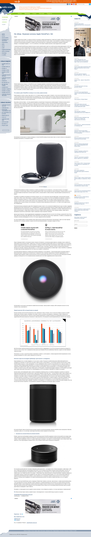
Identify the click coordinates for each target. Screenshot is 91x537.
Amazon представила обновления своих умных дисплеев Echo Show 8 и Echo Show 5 (82, 68)
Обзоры (20, 13)
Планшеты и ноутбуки (5, 40)
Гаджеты (4, 19)
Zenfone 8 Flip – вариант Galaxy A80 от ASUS (82, 81)
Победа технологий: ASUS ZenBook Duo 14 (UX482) (29, 7)
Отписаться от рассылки (79, 218)
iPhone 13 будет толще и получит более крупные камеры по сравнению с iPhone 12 (82, 178)
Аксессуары (5, 37)
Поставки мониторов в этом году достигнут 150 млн (80, 87)
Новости (25, 530)
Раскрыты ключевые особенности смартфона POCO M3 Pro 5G (81, 152)
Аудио (3, 24)
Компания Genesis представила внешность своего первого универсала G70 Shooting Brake (82, 131)
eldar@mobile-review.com (27, 494)
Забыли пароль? (83, 217)
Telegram (18, 520)
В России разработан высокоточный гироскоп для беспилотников (81, 138)
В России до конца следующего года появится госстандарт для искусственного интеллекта (81, 118)
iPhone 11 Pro (5, 70)
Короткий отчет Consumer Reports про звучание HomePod (27, 433)
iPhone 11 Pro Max (5, 73)
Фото (3, 46)
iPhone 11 (4, 68)
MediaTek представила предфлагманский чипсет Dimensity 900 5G (82, 25)
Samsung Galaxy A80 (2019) (6, 95)
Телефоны (5, 17)
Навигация (48, 530)
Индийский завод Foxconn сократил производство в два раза (81, 203)
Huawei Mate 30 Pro (6, 64)
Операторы (5, 42)
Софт (3, 47)
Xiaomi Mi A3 (5, 87)
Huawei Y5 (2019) (6, 90)
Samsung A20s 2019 (5, 120)
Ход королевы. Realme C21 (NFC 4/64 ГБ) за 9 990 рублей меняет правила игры (35, 8)
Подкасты (49, 13)
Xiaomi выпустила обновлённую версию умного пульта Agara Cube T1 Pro (82, 191)
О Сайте (74, 530)
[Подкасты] (74, 4)
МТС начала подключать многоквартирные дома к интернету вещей (81, 171)
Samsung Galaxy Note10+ (6, 75)
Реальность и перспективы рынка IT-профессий (29, 9)
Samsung (27, 13)
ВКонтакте (18, 518)
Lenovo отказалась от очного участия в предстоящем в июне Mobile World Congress (82, 210)
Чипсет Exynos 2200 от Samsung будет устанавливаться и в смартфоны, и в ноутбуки (82, 164)
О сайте (4, 54)
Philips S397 (5, 125)
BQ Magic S (5, 123)
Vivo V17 (4, 117)
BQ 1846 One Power (5, 85)
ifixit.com (45, 186)
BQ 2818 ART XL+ (6, 82)
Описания (41, 13)
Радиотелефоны (6, 49)
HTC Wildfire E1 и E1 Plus (6, 113)
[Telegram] (70, 4)
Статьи (34, 13)
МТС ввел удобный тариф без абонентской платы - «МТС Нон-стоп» (82, 74)
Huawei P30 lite (6, 92)
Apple (3, 36)
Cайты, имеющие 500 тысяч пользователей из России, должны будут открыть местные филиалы (81, 60)
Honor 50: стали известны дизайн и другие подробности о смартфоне (81, 158)
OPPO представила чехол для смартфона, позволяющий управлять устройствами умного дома (82, 105)
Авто (3, 44)
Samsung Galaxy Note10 (6, 78)
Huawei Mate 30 (6, 66)
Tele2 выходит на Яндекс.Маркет (81, 99)
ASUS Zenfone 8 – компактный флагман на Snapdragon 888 (82, 125)
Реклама (4, 53)
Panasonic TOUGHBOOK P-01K (6, 110)
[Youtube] (72, 4)
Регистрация (76, 217)
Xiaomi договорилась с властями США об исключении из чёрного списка (82, 185)
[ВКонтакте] (68, 4)
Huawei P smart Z (6, 89)
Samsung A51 (5, 107)
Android (4, 22)
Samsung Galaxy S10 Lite (6, 105)
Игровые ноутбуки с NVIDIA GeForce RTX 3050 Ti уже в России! (81, 197)
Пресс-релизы (5, 51)
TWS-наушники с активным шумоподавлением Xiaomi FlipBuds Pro (82, 112)
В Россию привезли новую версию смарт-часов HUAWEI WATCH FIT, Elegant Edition (81, 145)
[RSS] (76, 4)
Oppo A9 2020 (5, 122)
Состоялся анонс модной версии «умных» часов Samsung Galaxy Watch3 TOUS (82, 93)
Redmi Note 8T (5, 115)
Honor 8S (4, 80)
